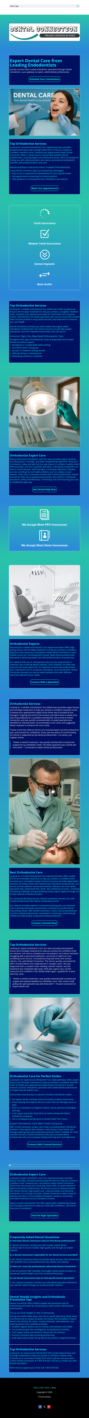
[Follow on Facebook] (40, 1407)
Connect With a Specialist (44, 682)
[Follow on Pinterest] (49, 1407)
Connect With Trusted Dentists (44, 1144)
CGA (41, 1387)
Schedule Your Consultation (44, 79)
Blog (53, 1387)
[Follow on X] (44, 1407)
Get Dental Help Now (44, 489)
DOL (47, 1387)
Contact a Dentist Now (44, 923)
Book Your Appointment (45, 188)
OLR (35, 1387)
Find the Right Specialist (45, 1215)
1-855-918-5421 (52, 1367)
